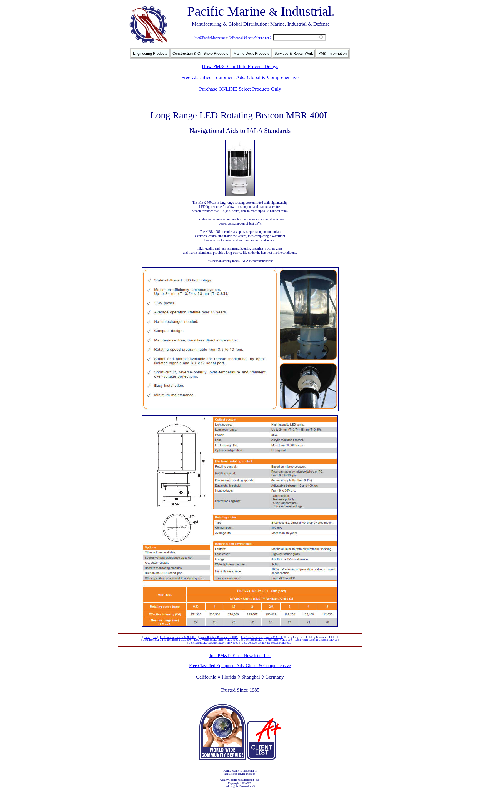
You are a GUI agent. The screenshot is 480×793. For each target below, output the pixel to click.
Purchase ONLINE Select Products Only (240, 89)
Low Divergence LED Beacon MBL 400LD (217, 640)
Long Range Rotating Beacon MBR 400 (262, 637)
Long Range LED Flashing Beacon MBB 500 (268, 640)
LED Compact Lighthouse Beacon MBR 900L (266, 642)
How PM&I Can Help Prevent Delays (240, 66)
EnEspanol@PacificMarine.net (249, 38)
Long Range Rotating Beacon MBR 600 (316, 640)
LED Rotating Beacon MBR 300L (178, 637)
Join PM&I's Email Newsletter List (240, 655)
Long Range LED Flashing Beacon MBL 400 (167, 640)
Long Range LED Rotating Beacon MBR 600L (214, 642)
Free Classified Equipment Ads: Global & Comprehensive (240, 77)
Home (147, 637)
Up (155, 637)
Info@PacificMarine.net (209, 38)
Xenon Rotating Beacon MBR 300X (218, 637)
